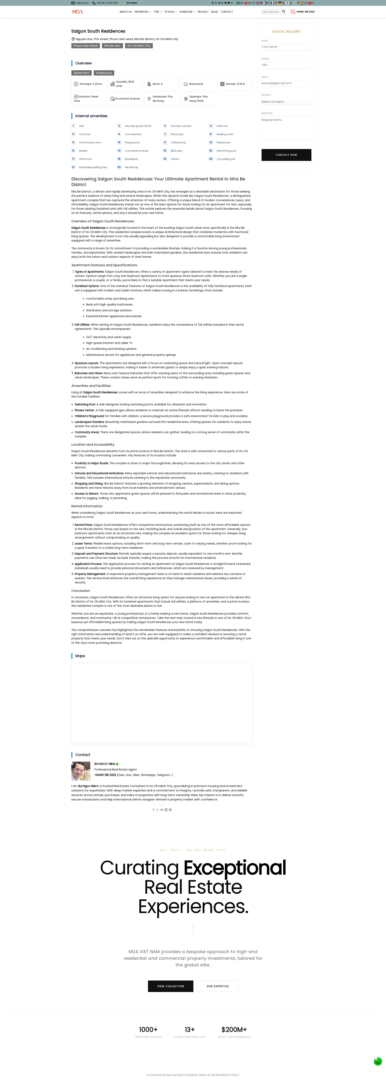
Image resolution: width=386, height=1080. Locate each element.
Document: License (127, 98)
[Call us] (222, 3)
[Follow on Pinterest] (226, 3)
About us (126, 11)
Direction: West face (86, 99)
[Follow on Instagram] (213, 3)
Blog (214, 11)
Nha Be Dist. (112, 46)
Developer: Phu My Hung (163, 99)
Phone (265, 58)
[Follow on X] (216, 3)
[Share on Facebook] (153, 810)
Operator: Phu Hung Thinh (198, 99)
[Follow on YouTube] (229, 3)
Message (267, 113)
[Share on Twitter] (161, 810)
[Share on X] (157, 810)
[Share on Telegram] (170, 810)
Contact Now (286, 154)
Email (265, 77)
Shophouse (104, 73)
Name (265, 40)
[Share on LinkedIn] (166, 810)
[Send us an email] (219, 3)
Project (203, 11)
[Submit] (283, 12)
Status (169, 11)
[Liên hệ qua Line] (378, 1062)
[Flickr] (232, 3)
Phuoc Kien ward (86, 46)
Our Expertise (218, 986)
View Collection (170, 986)
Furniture (186, 11)
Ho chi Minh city (138, 46)
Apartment (81, 73)
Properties (141, 11)
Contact (227, 11)
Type (156, 11)
